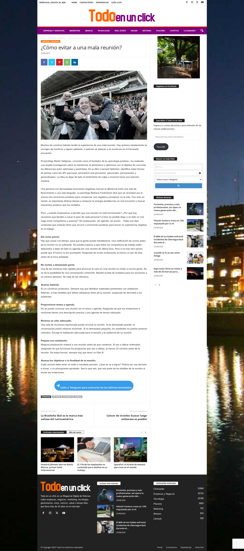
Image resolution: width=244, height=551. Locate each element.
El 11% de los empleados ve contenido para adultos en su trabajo (92, 467)
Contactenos (86, 2)
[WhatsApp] (67, 62)
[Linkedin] (74, 62)
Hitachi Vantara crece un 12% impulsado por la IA (169, 222)
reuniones (67, 397)
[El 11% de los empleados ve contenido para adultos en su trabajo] (94, 449)
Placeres (160, 30)
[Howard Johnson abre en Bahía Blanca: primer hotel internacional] (57, 449)
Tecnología (104, 30)
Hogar (134, 30)
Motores (146, 30)
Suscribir (161, 147)
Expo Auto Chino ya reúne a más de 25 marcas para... (168, 270)
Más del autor (75, 432)
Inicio (43, 38)
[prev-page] (141, 432)
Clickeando (190, 30)
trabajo (78, 397)
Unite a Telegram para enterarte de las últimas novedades (95, 387)
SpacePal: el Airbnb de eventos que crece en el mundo (129, 466)
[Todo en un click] (122, 15)
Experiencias (102, 2)
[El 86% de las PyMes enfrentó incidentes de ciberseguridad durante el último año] (195, 241)
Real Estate (120, 30)
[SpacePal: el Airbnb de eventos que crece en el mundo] (130, 449)
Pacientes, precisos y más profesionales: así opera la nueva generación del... (167, 207)
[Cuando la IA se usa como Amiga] (195, 257)
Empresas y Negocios (53, 30)
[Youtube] (202, 2)
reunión (56, 397)
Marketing (74, 30)
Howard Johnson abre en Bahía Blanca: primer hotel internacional (57, 467)
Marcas (89, 30)
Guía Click (116, 2)
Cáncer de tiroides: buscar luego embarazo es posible (127, 417)
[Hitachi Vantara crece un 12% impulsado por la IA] (195, 225)
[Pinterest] (59, 62)
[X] (197, 2)
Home (74, 2)
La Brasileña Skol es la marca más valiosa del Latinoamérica (62, 417)
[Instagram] (192, 2)
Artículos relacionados (53, 432)
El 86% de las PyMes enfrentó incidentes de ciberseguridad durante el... (168, 239)
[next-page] (145, 432)
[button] (201, 30)
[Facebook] (187, 2)
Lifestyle (174, 30)
